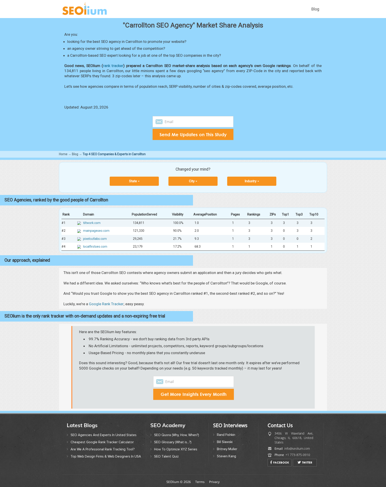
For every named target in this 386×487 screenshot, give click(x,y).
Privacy (214, 482)
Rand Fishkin (226, 435)
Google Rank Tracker (106, 304)
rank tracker (113, 65)
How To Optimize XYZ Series (175, 449)
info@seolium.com (297, 448)
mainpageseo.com (96, 230)
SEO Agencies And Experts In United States (103, 435)
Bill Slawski (225, 442)
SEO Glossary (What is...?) (172, 442)
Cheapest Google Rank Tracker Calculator (102, 442)
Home (63, 154)
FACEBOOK (281, 462)
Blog (315, 9)
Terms (200, 482)
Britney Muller (227, 449)
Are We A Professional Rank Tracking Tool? (102, 449)
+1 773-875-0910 (297, 455)
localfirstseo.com (95, 246)
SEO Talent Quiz (166, 456)
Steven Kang (226, 456)
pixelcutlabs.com (95, 238)
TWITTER (307, 462)
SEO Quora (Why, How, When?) (176, 435)
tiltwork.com (92, 223)
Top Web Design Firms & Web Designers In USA (106, 456)
